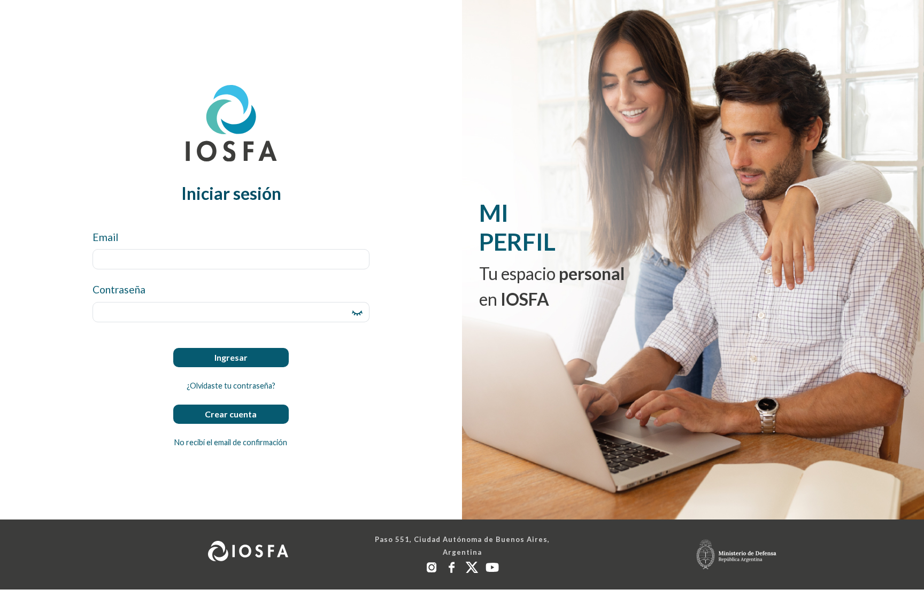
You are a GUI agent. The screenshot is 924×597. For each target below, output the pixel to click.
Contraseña (119, 289)
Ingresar (231, 357)
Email (105, 237)
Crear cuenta (231, 414)
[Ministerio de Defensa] (736, 554)
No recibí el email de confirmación (230, 442)
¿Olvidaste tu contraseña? (231, 385)
